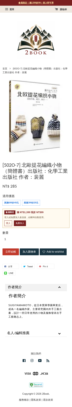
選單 (11, 9)
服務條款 (24, 399)
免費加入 (20, 223)
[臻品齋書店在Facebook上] (24, 361)
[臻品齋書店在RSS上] (48, 361)
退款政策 (48, 399)
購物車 (63, 9)
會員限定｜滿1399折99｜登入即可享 (36, 3)
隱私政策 (36, 399)
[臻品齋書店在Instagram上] (32, 361)
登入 (8, 223)
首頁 (5, 68)
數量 (6, 232)
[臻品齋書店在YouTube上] (40, 361)
